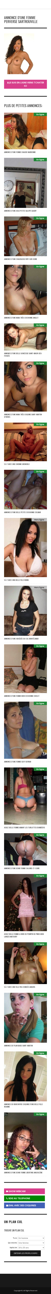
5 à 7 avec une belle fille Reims (16, 579)
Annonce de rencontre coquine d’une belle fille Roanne (23, 1105)
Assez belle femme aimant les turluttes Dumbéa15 (24, 827)
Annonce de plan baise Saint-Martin (18, 1045)
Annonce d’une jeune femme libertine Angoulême (23, 1172)
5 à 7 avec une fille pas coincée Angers (19, 986)
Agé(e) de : (14, 1248)
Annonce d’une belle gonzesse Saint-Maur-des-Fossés (23, 354)
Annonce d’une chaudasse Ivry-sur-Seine (20, 259)
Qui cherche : (13, 1243)
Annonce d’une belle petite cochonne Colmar (22, 512)
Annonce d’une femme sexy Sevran (17, 761)
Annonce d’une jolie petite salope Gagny (20, 210)
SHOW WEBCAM (17, 1191)
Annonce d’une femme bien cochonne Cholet (21, 695)
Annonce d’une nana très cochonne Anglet (21, 317)
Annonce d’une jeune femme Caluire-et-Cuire (22, 868)
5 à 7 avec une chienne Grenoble (17, 464)
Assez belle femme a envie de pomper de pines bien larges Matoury (24, 935)
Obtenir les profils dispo (25, 1253)
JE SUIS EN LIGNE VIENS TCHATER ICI (26, 84)
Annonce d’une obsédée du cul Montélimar (21, 638)
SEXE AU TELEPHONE (19, 1198)
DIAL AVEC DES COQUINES (22, 1205)
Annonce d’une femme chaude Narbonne (20, 152)
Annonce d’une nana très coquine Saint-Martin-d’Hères (23, 415)
